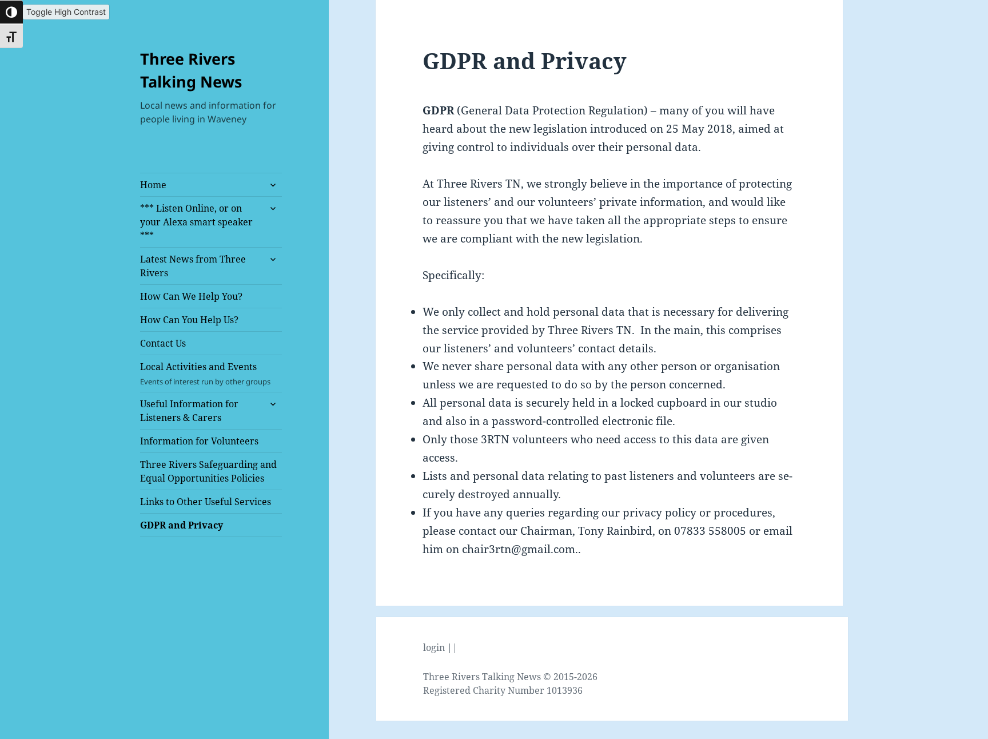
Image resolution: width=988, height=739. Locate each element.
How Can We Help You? (191, 296)
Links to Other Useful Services (205, 501)
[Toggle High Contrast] (11, 12)
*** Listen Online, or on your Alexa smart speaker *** (196, 222)
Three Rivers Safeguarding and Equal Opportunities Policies (208, 471)
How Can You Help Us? (189, 319)
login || (440, 647)
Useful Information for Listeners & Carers (189, 411)
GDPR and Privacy (181, 525)
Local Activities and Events (205, 373)
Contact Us (163, 343)
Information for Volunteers (199, 441)
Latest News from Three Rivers (193, 266)
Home (153, 184)
